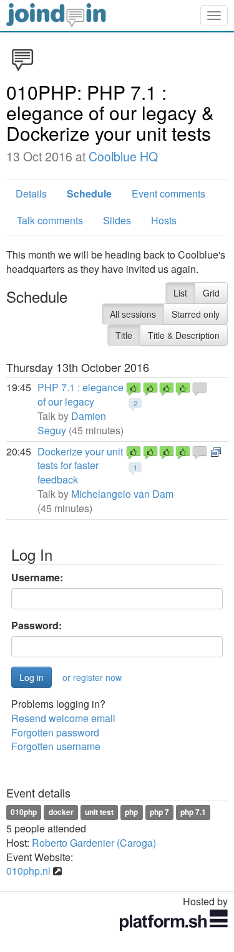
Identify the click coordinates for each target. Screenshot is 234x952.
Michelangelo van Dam (122, 494)
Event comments (168, 193)
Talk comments (50, 220)
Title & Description (184, 335)
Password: (36, 625)
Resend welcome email (63, 718)
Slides (117, 220)
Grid (211, 293)
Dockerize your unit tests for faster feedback (80, 465)
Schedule (89, 193)
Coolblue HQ (123, 156)
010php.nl (28, 871)
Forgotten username (55, 746)
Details (31, 193)
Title (123, 335)
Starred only (196, 314)
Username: (37, 577)
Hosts (164, 220)
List (180, 293)
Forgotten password (55, 732)
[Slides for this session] (216, 451)
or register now (92, 677)
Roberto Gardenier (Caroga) (94, 842)
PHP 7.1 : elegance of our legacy (80, 394)
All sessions (133, 314)
